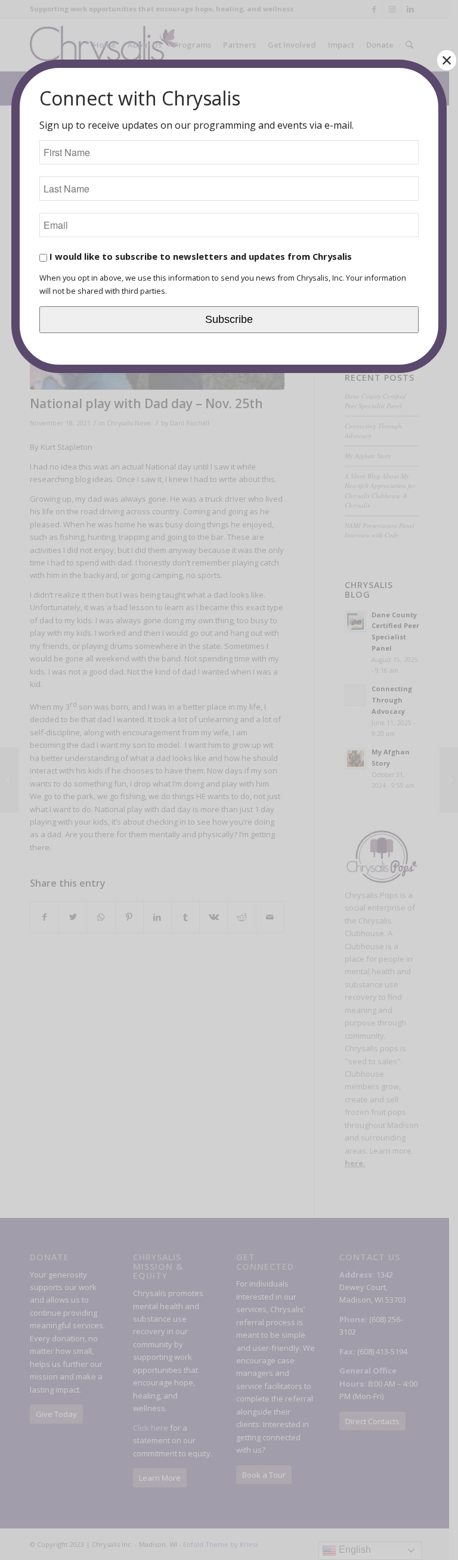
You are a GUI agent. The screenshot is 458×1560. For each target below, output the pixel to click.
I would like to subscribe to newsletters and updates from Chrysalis (199, 256)
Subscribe (229, 319)
